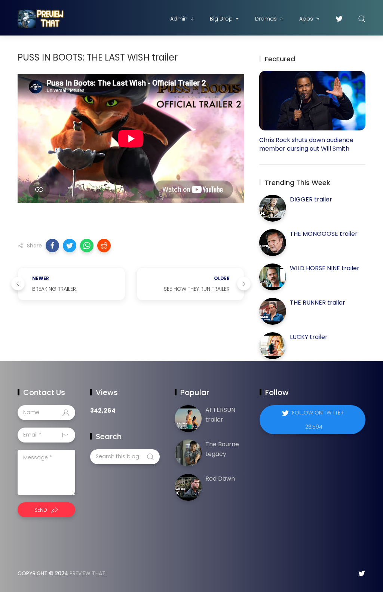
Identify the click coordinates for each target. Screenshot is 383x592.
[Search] (361, 18)
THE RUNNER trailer (317, 302)
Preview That (87, 573)
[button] (52, 245)
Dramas (266, 18)
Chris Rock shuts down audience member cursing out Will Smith (306, 144)
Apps (306, 18)
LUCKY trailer (309, 337)
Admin (178, 18)
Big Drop (221, 18)
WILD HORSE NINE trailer (324, 268)
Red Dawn (220, 478)
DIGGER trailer (311, 199)
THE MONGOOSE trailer (324, 233)
